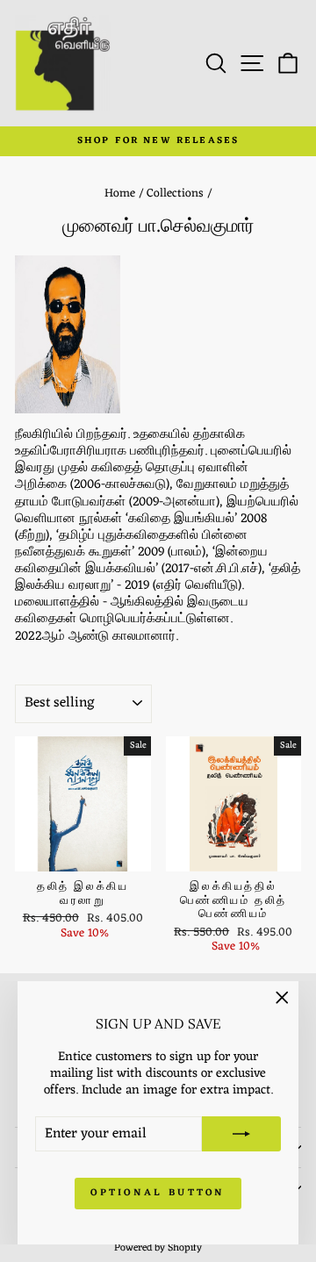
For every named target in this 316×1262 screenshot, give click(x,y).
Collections (175, 193)
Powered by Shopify (158, 1248)
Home (119, 193)
